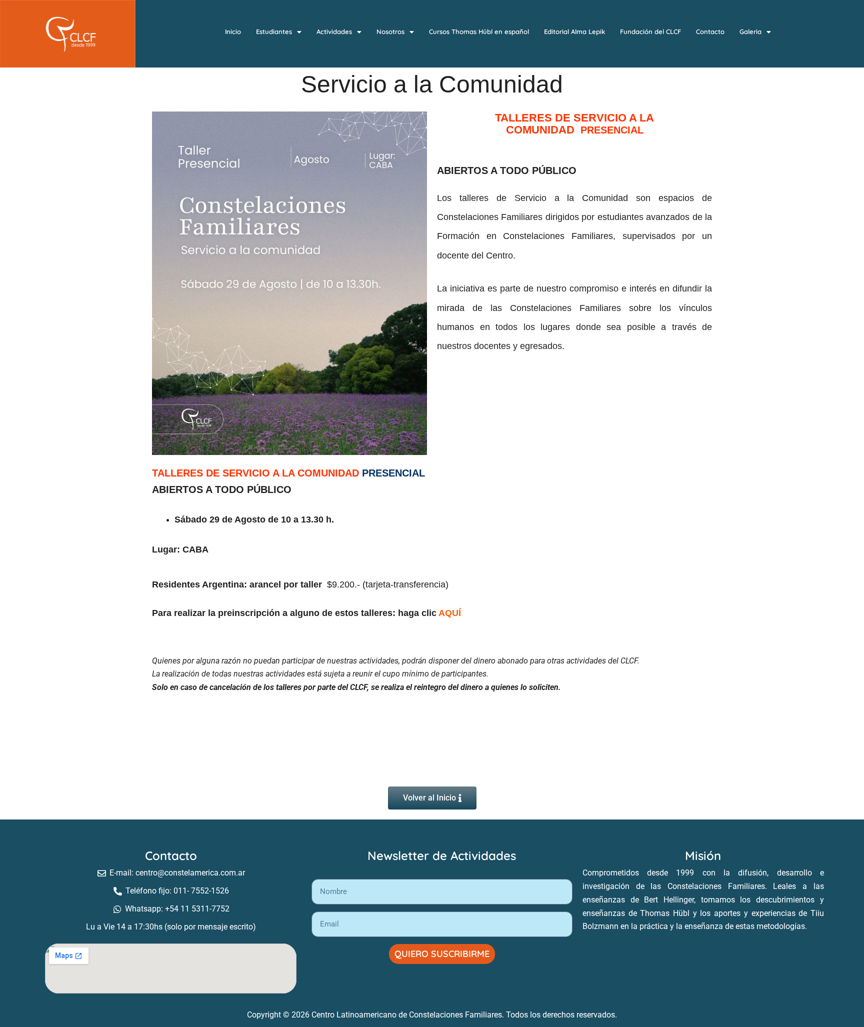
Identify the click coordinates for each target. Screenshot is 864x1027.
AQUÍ (449, 613)
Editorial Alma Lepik (574, 32)
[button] (278, 31)
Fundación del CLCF (650, 32)
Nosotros (390, 32)
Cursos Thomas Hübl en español (479, 32)
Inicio (233, 32)
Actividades (334, 32)
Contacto (710, 32)
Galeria (751, 32)
